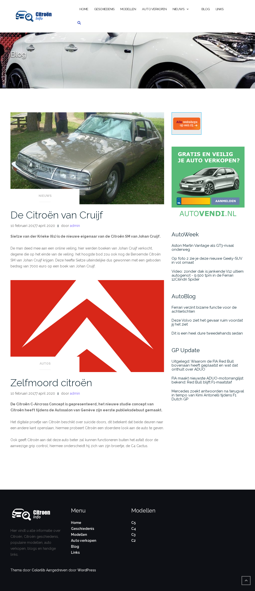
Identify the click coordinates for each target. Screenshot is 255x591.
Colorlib (38, 570)
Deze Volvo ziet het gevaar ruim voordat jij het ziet (207, 322)
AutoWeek (185, 234)
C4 (133, 529)
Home (76, 523)
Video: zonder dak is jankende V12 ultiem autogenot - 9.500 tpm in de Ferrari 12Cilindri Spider (208, 275)
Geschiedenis (104, 9)
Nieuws (178, 9)
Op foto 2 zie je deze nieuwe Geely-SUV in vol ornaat (207, 260)
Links (219, 9)
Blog (205, 9)
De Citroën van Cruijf (56, 215)
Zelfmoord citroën (51, 382)
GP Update (186, 350)
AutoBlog (184, 296)
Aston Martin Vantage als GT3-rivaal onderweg (203, 248)
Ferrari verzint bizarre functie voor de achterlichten (204, 309)
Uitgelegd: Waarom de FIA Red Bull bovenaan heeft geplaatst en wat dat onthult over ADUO (205, 365)
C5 (133, 523)
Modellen (128, 9)
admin (75, 226)
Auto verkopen (154, 9)
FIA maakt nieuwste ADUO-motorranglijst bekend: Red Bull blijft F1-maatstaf (207, 380)
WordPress (86, 570)
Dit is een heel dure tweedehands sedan (207, 333)
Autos (45, 363)
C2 (133, 541)
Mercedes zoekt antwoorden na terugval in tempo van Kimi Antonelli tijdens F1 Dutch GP (208, 395)
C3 (133, 535)
